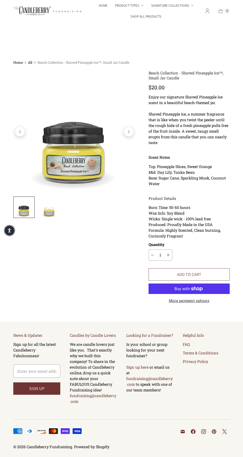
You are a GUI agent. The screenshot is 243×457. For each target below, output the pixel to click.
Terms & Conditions (200, 352)
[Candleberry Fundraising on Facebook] (193, 431)
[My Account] (207, 11)
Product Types (127, 5)
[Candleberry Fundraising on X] (224, 431)
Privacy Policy (195, 361)
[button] (9, 230)
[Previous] (20, 131)
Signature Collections (170, 5)
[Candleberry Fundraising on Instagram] (203, 431)
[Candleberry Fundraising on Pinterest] (214, 431)
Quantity (156, 244)
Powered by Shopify (91, 446)
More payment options (189, 300)
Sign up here (137, 367)
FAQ (186, 344)
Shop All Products (146, 16)
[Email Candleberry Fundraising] (183, 431)
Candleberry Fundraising (49, 446)
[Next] (128, 131)
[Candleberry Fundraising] (48, 10)
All (30, 62)
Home (103, 5)
